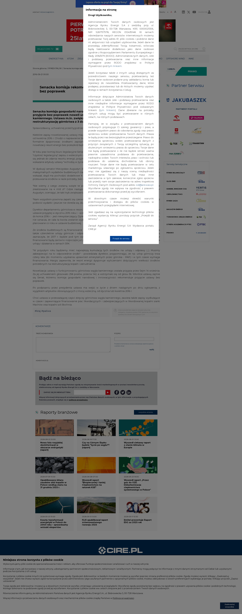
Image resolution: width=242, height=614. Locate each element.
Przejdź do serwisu (121, 238)
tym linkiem (107, 110)
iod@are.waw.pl (144, 185)
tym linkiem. (115, 66)
